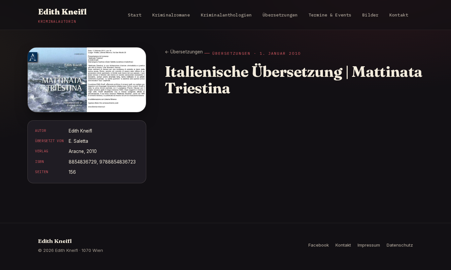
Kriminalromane (171, 15)
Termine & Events (329, 15)
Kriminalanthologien (226, 15)
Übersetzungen (279, 15)
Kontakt (398, 15)
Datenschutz (400, 245)
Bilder (370, 15)
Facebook (318, 245)
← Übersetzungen (184, 51)
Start (134, 15)
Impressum (369, 245)
